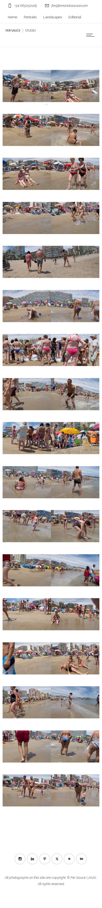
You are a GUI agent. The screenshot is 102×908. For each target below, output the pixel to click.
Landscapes (52, 17)
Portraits (30, 17)
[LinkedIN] (32, 859)
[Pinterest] (44, 859)
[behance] (81, 859)
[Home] (21, 31)
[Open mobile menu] (91, 35)
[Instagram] (20, 859)
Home (12, 17)
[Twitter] (57, 859)
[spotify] (69, 859)
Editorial (75, 17)
